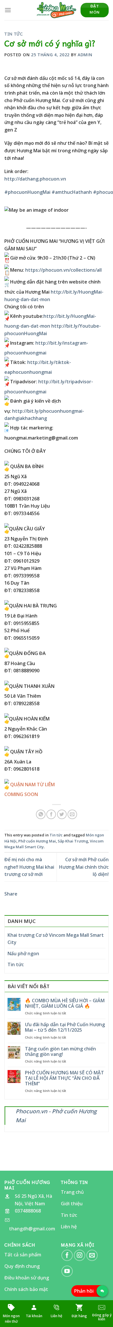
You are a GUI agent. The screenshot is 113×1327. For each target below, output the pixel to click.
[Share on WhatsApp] (40, 814)
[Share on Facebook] (51, 814)
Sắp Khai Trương (73, 841)
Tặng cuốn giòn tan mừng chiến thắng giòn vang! (60, 1051)
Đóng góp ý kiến (102, 1317)
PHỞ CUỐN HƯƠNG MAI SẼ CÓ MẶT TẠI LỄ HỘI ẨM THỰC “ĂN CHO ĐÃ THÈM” (64, 1078)
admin (85, 54)
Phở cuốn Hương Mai (37, 841)
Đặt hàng (79, 1315)
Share (10, 894)
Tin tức (13, 34)
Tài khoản (34, 1315)
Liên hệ (56, 1315)
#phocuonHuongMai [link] (27, 192)
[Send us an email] (92, 1255)
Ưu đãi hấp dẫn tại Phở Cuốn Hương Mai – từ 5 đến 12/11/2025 (65, 1027)
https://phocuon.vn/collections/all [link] (63, 270)
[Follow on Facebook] (67, 1255)
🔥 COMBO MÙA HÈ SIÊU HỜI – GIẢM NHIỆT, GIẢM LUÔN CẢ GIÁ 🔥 (65, 1003)
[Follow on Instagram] (79, 1255)
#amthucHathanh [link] (72, 192)
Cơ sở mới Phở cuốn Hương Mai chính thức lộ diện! (84, 866)
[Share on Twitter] (62, 814)
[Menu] (7, 10)
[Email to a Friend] (72, 814)
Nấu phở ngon (23, 953)
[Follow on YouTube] (67, 1271)
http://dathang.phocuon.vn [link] (35, 179)
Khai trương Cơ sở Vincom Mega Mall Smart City (56, 939)
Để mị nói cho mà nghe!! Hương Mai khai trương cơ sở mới (29, 866)
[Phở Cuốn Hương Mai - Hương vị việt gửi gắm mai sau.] (56, 10)
